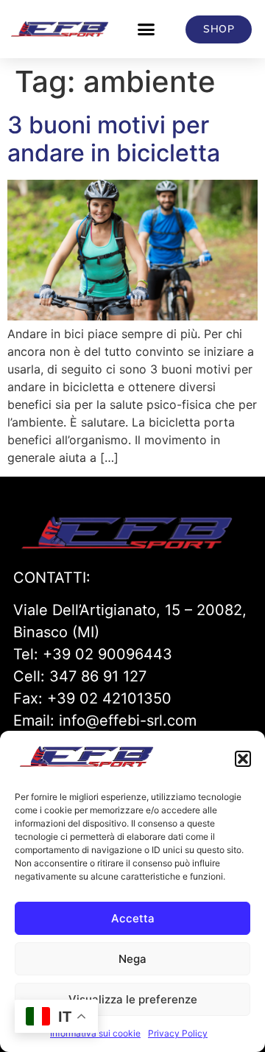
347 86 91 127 (97, 676)
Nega (132, 959)
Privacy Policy (178, 1033)
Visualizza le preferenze (132, 999)
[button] (243, 758)
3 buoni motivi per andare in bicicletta (113, 139)
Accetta (133, 918)
